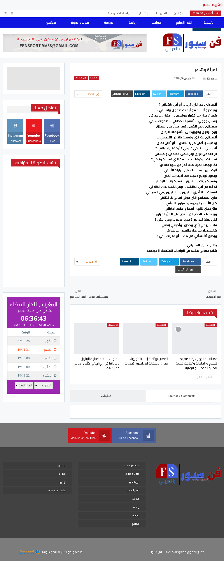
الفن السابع (184, 22)
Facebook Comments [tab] (181, 396)
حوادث (156, 22)
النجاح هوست (48, 552)
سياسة (109, 22)
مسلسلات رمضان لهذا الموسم (89, 296)
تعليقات (106, 396)
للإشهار (144, 13)
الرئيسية (209, 22)
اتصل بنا (161, 13)
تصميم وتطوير (74, 552)
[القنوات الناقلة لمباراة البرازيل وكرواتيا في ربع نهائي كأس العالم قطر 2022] (96, 338)
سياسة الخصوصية (119, 13)
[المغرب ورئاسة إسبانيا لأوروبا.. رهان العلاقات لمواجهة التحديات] (145, 338)
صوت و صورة (80, 22)
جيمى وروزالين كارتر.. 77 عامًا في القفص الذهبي (162, 4)
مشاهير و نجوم (131, 465)
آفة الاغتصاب (213, 296)
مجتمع (51, 22)
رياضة (132, 22)
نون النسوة (81, 78)
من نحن (179, 13)
